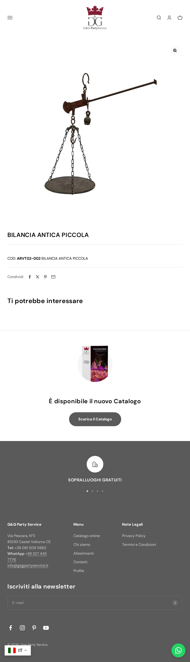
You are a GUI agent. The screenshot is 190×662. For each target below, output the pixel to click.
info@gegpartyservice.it (27, 565)
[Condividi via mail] (53, 277)
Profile (78, 570)
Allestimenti (83, 553)
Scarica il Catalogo (95, 419)
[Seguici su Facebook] (10, 628)
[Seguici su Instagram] (22, 628)
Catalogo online (86, 535)
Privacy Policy (134, 535)
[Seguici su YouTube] (46, 628)
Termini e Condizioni (139, 544)
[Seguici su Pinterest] (34, 628)
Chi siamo (81, 544)
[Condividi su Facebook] (30, 277)
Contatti (80, 562)
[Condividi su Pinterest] (45, 277)
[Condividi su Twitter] (37, 277)
